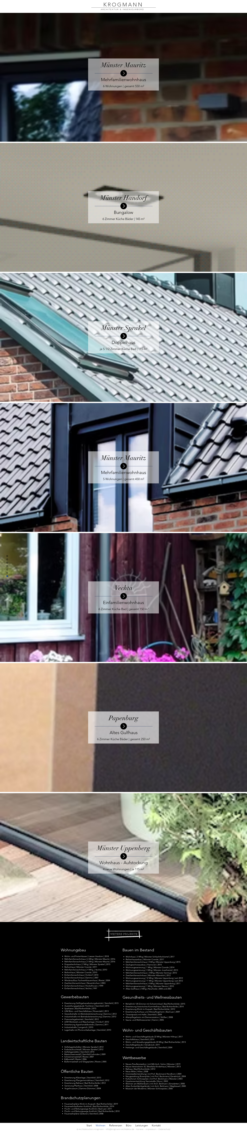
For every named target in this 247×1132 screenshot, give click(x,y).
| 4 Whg (151, 983)
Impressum (151, 1129)
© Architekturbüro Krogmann (90, 1129)
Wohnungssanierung (135, 986)
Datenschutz (164, 1129)
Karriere (139, 1129)
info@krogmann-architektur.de (120, 1129)
